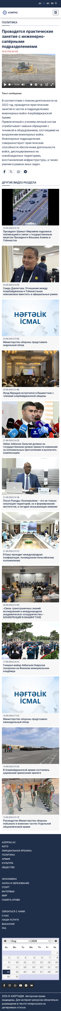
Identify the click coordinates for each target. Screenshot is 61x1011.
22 (56, 967)
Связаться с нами (13, 911)
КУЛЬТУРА (7, 863)
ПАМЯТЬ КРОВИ (11, 899)
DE (52, 3)
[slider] (10, 84)
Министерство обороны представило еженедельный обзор (25, 721)
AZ (40, 3)
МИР (4, 895)
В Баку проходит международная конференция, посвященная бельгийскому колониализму (28, 557)
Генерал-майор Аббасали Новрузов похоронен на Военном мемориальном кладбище (26, 668)
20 (41, 967)
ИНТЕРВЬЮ (8, 891)
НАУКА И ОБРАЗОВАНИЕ (15, 883)
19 (33, 967)
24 (17, 972)
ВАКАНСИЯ (8, 924)
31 (17, 976)
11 (25, 962)
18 (24, 967)
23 (8, 972)
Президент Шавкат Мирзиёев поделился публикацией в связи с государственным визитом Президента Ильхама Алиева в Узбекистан (27, 236)
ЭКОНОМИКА (9, 879)
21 (49, 967)
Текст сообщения (12, 93)
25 (24, 972)
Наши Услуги (10, 919)
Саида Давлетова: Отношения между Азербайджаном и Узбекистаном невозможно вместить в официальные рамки (30, 291)
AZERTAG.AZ (8, 842)
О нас (5, 915)
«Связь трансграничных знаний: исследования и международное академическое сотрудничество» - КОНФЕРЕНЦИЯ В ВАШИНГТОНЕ (23, 613)
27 (41, 972)
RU (44, 3)
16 (8, 967)
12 (33, 962)
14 (49, 962)
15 (56, 962)
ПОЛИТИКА (9, 22)
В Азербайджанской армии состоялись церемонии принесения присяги (26, 771)
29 (56, 972)
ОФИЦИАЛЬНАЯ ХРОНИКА (17, 850)
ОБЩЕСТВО (8, 867)
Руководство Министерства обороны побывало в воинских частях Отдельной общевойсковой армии (27, 823)
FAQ (4, 928)
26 (33, 972)
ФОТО (5, 846)
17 (17, 967)
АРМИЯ (6, 859)
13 (41, 962)
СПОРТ (6, 887)
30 (8, 976)
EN (48, 3)
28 (49, 972)
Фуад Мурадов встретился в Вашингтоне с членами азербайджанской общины (28, 394)
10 (17, 962)
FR (56, 3)
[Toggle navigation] (55, 12)
